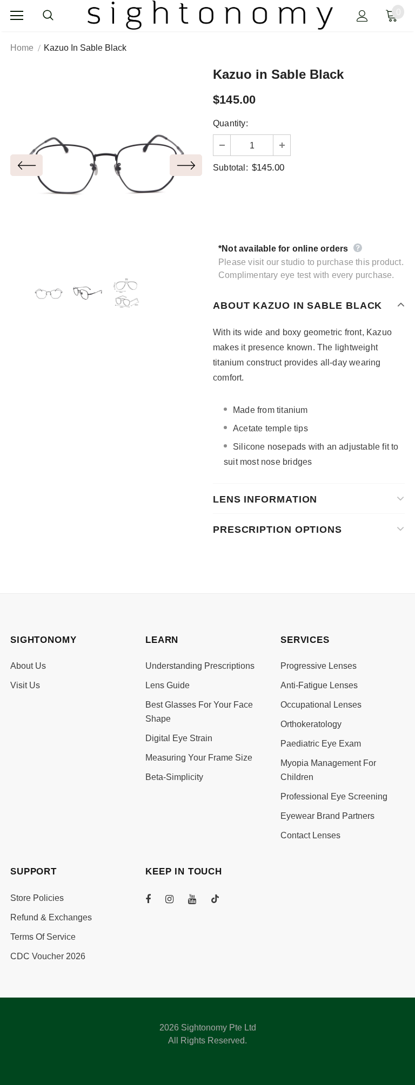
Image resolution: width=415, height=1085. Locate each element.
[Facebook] (155, 898)
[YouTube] (198, 898)
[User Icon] (362, 16)
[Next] (186, 165)
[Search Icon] (59, 15)
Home (22, 47)
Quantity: (230, 123)
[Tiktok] (220, 898)
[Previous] (26, 165)
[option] (106, 165)
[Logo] (210, 15)
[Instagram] (175, 898)
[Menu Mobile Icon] (16, 15)
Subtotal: (230, 167)
